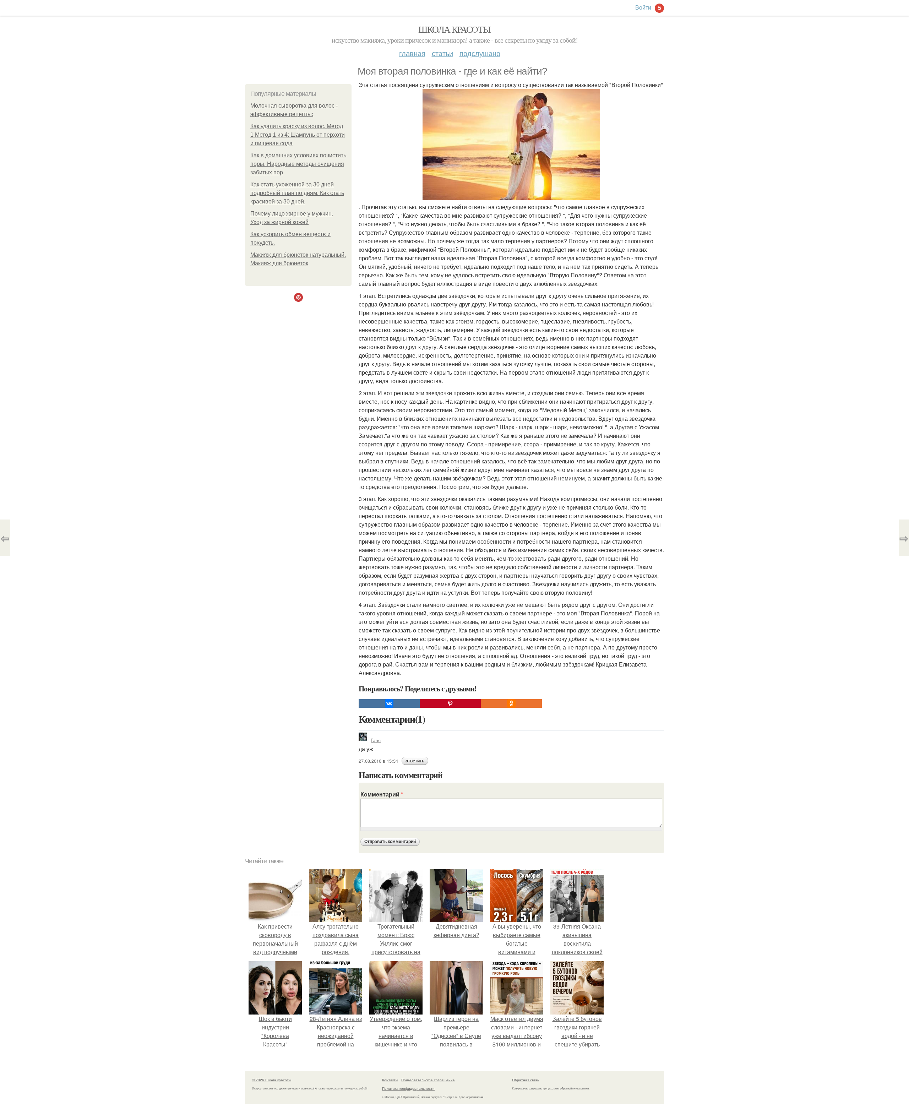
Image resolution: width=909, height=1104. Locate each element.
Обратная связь (525, 1079)
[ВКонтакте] (389, 703)
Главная (412, 53)
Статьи (442, 53)
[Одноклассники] (511, 703)
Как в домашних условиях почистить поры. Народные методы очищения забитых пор (298, 163)
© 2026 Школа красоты (271, 1079)
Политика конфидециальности (408, 1088)
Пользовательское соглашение (428, 1079)
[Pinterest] (450, 703)
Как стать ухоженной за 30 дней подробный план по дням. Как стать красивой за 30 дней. (297, 193)
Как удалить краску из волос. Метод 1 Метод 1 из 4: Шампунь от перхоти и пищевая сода (297, 134)
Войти (643, 7)
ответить (414, 760)
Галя (376, 740)
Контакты (390, 1079)
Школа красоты (454, 29)
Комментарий (381, 794)
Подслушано (479, 53)
